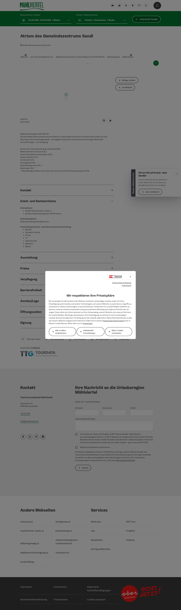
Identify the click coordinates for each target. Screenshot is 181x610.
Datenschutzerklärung (121, 282)
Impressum (126, 285)
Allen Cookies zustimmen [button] (117, 331)
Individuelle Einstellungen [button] (89, 331)
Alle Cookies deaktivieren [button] (60, 331)
